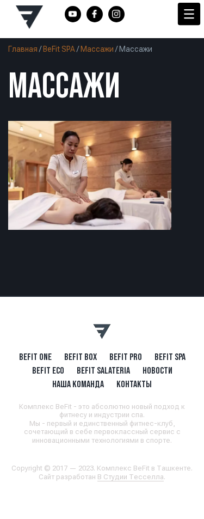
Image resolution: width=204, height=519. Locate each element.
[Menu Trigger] (189, 14)
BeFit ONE (35, 356)
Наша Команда (78, 383)
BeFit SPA (59, 49)
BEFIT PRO (125, 356)
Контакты (134, 383)
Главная (23, 49)
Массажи (97, 49)
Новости (157, 370)
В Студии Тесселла (130, 477)
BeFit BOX (80, 356)
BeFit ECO (48, 370)
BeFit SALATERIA (103, 370)
